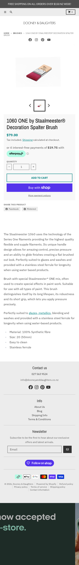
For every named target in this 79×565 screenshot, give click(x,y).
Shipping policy (57, 486)
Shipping (27, 140)
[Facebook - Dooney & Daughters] (30, 39)
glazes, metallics (40, 313)
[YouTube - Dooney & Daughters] (48, 39)
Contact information (39, 489)
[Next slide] (48, 105)
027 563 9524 (39, 374)
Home (6, 33)
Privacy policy (21, 486)
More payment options (39, 195)
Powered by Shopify (46, 484)
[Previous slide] (30, 105)
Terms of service (39, 486)
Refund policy (66, 484)
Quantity (12, 161)
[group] (39, 105)
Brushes (17, 33)
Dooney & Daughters (23, 484)
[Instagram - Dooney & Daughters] (36, 39)
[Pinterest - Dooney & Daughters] (42, 39)
